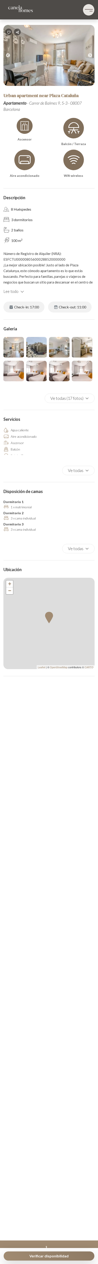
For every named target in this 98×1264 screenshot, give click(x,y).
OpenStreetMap (58, 667)
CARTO (89, 667)
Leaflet (41, 667)
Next (93, 56)
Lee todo (10, 291)
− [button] (9, 591)
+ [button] (9, 584)
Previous (11, 56)
